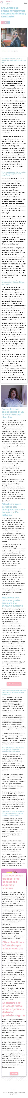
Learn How (14, 1073)
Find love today (14, 684)
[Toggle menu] (25, 3)
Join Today (5, 22)
